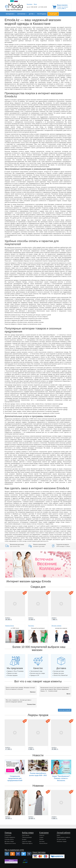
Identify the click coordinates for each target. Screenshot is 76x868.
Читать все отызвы (64, 710)
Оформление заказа (10, 843)
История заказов (61, 839)
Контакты (29, 4)
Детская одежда (56, 625)
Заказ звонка (25, 835)
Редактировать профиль (63, 837)
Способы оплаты (9, 839)
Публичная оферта (27, 843)
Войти (58, 835)
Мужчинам (21, 14)
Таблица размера (27, 837)
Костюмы (31, 625)
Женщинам (10, 14)
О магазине (8, 835)
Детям (31, 14)
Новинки (41, 835)
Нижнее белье (9, 625)
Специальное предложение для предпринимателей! (14, 778)
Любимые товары (61, 841)
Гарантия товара (26, 841)
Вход (35, 4)
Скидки (41, 837)
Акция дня (53, 14)
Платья (41, 839)
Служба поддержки (10, 837)
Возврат (24, 839)
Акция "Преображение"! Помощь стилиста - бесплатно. (61, 778)
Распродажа (41, 14)
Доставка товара (9, 841)
